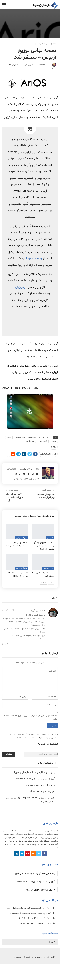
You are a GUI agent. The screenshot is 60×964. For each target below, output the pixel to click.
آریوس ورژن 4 (42, 441)
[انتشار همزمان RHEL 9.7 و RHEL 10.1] (17, 562)
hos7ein (47, 908)
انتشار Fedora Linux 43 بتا (30, 918)
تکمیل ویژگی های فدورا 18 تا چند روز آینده (14, 497)
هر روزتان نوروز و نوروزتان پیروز (40, 785)
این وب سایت (40, 834)
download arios (20, 437)
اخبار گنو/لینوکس (21, 538)
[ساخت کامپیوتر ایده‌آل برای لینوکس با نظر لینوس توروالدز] (43, 531)
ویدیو (38, 259)
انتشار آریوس (29, 441)
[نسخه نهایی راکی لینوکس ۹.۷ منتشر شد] (17, 531)
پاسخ (4, 644)
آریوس (9, 437)
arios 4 (41, 437)
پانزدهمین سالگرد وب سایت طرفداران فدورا (34, 772)
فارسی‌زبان (21, 287)
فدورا (51, 942)
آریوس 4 (53, 441)
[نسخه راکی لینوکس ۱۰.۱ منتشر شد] (43, 562)
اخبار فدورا (50, 538)
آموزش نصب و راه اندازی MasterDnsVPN (35, 779)
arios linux (32, 437)
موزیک (28, 259)
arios (48, 437)
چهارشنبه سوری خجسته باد (42, 791)
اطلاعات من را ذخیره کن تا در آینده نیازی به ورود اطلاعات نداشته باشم (30, 717)
